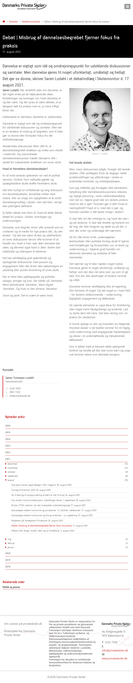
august (68, 479)
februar (68, 543)
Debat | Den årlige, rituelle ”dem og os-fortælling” (35, 530)
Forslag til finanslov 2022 (23, 489)
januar (68, 547)
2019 (7, 559)
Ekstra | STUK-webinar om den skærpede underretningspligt (41, 505)
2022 (7, 452)
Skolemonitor (108, 78)
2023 (7, 445)
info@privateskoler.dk (115, 650)
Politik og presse (11, 587)
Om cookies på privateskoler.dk (23, 623)
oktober (68, 471)
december (68, 463)
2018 (7, 566)
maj (68, 539)
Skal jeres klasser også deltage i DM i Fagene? (34, 484)
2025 (7, 432)
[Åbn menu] (127, 6)
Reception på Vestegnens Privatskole (29, 520)
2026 (7, 425)
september (68, 475)
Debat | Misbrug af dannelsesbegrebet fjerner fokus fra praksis (42, 525)
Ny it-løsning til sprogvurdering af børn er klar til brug (38, 494)
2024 (7, 438)
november (68, 467)
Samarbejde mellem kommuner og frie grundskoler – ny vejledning (44, 515)
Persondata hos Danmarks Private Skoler (19, 633)
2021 (7, 458)
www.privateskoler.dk (114, 658)
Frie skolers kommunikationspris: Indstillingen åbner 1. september (43, 500)
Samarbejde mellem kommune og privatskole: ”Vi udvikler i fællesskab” (46, 510)
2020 (7, 553)
